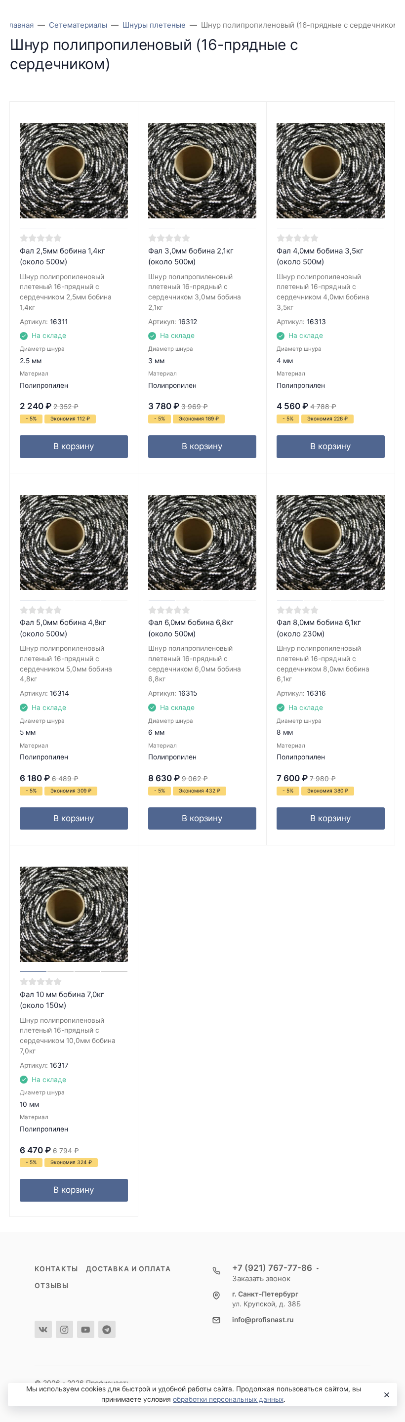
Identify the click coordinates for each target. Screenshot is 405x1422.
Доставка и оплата (128, 1269)
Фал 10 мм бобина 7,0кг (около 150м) (62, 1000)
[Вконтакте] (43, 1329)
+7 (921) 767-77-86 (272, 1268)
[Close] (385, 1394)
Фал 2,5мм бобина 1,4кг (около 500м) (62, 256)
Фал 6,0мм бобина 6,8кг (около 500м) (191, 628)
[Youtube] (85, 1329)
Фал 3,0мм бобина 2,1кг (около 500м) (191, 256)
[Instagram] (64, 1329)
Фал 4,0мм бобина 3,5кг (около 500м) (320, 256)
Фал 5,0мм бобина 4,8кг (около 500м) (63, 628)
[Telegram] (107, 1329)
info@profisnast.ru (262, 1320)
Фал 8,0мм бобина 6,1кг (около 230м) (319, 628)
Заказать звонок (261, 1278)
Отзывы (52, 1286)
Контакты (56, 1269)
